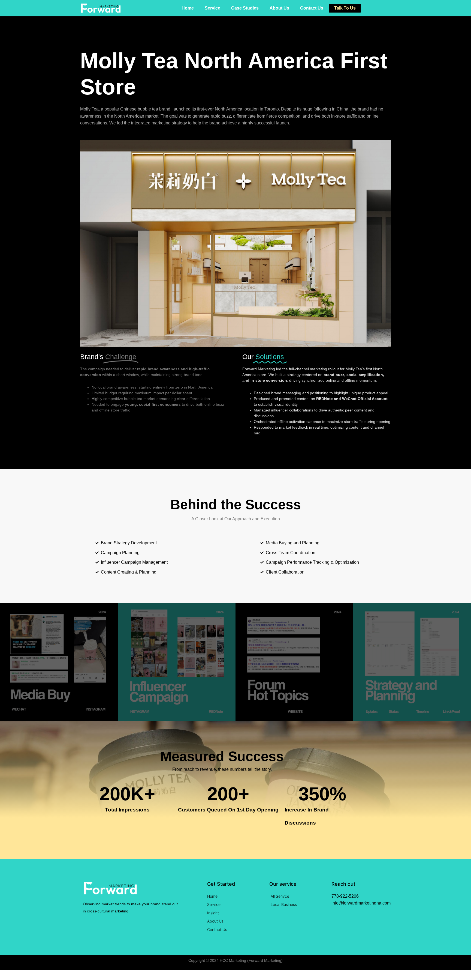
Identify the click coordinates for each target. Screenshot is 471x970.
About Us (279, 8)
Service (212, 8)
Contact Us (311, 8)
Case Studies (245, 8)
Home (188, 8)
